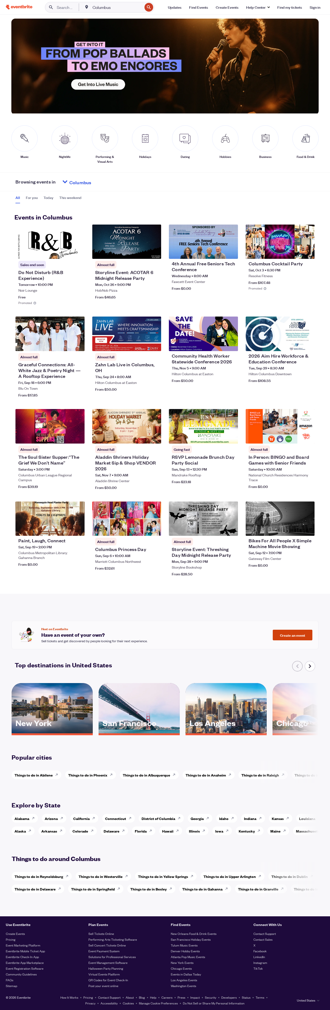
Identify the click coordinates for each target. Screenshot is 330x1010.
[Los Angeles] (226, 731)
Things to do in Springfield (93, 888)
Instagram (260, 962)
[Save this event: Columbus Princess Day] (143, 529)
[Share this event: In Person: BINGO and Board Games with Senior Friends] (308, 437)
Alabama (21, 818)
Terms (260, 997)
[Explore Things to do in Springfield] (120, 889)
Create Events (15, 933)
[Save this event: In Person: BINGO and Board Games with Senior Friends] (296, 437)
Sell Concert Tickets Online (107, 945)
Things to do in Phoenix (87, 774)
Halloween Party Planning (105, 968)
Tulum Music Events (184, 945)
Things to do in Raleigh (260, 774)
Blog (142, 997)
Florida (141, 830)
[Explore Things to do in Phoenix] (112, 775)
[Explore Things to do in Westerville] (127, 876)
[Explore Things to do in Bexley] (172, 889)
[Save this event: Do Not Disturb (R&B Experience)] (66, 252)
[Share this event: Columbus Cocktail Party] (308, 252)
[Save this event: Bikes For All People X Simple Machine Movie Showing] (296, 529)
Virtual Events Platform (104, 974)
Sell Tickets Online (101, 933)
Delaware (111, 830)
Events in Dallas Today (186, 974)
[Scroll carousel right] (310, 666)
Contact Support (264, 933)
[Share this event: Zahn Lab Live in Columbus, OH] (154, 344)
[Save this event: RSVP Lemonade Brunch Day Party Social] (219, 437)
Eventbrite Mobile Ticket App (25, 951)
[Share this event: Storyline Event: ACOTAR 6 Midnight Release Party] (154, 252)
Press (181, 997)
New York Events (182, 962)
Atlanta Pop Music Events (188, 956)
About (130, 997)
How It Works (69, 997)
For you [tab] (32, 197)
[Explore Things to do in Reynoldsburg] (68, 876)
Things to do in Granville (258, 888)
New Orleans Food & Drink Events (193, 933)
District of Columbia (158, 818)
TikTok (258, 968)
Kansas (278, 818)
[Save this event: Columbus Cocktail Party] (296, 252)
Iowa (219, 830)
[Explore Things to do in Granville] (283, 889)
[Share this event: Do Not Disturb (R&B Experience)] (78, 252)
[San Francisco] (139, 731)
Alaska (20, 830)
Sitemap (11, 985)
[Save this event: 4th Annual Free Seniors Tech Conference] (219, 252)
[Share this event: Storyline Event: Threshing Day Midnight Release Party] (231, 529)
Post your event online (103, 985)
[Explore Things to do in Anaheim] (231, 775)
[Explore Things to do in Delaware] (60, 889)
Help (153, 997)
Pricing (10, 939)
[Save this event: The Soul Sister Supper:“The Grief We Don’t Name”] (66, 437)
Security (210, 997)
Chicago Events (181, 968)
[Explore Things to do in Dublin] (313, 876)
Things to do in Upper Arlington (229, 876)
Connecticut (115, 818)
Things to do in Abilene (33, 774)
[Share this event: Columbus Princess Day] (154, 529)
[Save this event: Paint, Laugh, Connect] (66, 529)
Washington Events (183, 985)
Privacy (90, 1003)
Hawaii (167, 830)
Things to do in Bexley (148, 888)
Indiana (250, 818)
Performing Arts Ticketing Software (112, 939)
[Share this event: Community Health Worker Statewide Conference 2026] (231, 344)
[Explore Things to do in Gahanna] (227, 889)
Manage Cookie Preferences (158, 1003)
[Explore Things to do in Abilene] (58, 775)
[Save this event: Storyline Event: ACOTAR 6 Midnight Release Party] (143, 252)
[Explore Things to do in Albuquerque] (175, 775)
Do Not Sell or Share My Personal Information (213, 1003)
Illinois (194, 830)
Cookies (128, 1003)
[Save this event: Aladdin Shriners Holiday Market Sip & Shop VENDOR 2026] (143, 437)
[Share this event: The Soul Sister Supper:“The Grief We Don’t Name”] (78, 437)
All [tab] (17, 197)
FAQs (9, 980)
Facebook (260, 951)
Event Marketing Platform (23, 945)
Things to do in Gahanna (202, 888)
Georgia (197, 818)
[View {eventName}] (50, 242)
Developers (229, 997)
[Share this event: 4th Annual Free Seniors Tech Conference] (231, 252)
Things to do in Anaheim (206, 774)
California (81, 818)
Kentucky (247, 830)
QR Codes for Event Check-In (108, 980)
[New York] (52, 731)
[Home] (19, 7)
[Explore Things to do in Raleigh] (284, 775)
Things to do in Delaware (35, 888)
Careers (166, 997)
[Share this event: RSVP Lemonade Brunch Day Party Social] (231, 437)
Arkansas (49, 830)
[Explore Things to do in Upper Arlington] (261, 876)
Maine (275, 830)
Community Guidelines (21, 974)
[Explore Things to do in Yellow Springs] (193, 876)
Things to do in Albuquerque (146, 774)
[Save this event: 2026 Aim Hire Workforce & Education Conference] (296, 344)
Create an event (292, 635)
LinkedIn (259, 956)
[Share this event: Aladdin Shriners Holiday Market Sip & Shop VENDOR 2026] (154, 437)
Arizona (51, 818)
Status (246, 997)
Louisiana (307, 818)
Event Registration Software (24, 968)
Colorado (80, 830)
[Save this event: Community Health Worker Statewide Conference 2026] (219, 344)
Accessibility (109, 1003)
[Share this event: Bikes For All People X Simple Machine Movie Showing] (308, 529)
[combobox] (117, 7)
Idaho (224, 818)
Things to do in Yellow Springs (163, 876)
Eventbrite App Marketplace (25, 962)
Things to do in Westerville (100, 876)
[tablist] (48, 199)
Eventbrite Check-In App (22, 956)
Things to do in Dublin (289, 876)
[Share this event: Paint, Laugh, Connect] (78, 529)
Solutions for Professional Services (112, 956)
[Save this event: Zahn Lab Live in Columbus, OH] (143, 344)
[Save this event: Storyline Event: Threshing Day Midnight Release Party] (219, 529)
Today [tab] (48, 197)
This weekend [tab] (70, 197)
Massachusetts (308, 830)
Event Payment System (104, 951)
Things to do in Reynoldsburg (38, 876)
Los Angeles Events (184, 980)
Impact (195, 997)
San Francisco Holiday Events (191, 939)
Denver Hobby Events (185, 951)
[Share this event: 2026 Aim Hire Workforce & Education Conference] (308, 344)
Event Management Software (108, 962)
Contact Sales (263, 939)
